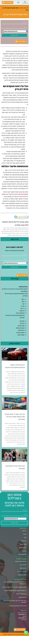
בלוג (21, 8)
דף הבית (26, 8)
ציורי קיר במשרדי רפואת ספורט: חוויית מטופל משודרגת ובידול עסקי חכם (14, 416)
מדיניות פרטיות (13, 31)
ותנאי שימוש (7, 31)
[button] (18, 2)
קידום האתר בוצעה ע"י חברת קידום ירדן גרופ (14, 634)
